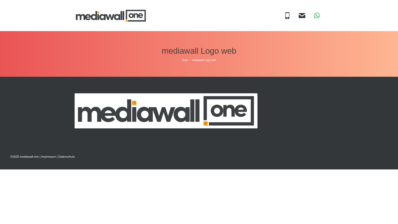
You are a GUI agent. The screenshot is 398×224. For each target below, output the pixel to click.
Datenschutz (66, 156)
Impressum (48, 156)
